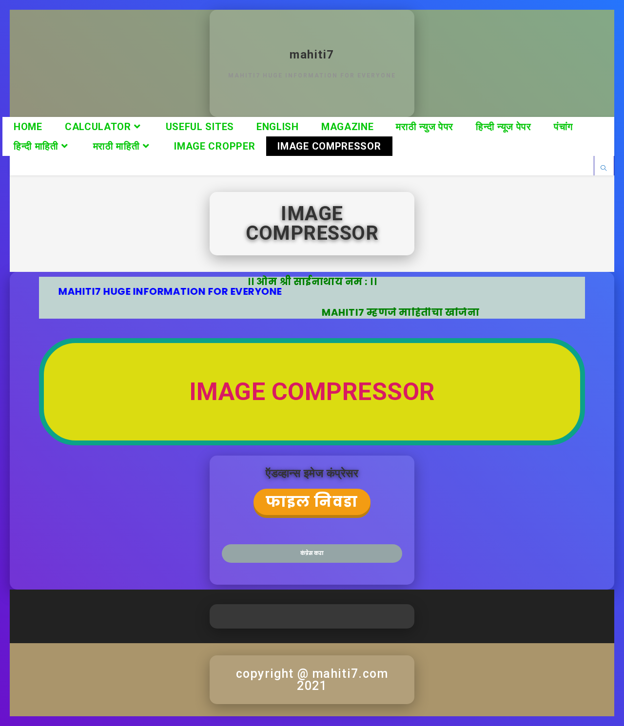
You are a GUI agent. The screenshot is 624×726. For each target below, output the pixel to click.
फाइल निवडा (312, 501)
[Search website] (604, 168)
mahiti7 (312, 54)
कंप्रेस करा (312, 553)
